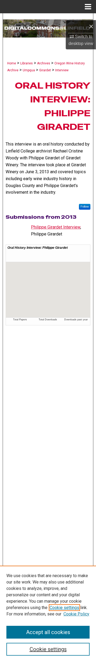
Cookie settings (64, 607)
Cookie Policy (76, 614)
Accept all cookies (48, 632)
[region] (48, 614)
